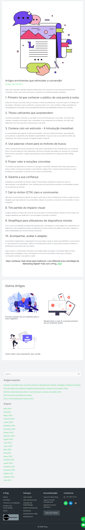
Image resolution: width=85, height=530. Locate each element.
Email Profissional (30, 508)
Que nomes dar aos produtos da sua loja (18, 395)
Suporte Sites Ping (51, 497)
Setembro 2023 (9, 436)
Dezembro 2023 (9, 426)
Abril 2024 (7, 412)
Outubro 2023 (8, 432)
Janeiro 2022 (8, 463)
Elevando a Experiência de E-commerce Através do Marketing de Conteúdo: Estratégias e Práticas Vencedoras (42, 385)
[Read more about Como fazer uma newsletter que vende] (23, 339)
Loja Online (27, 497)
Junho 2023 (8, 446)
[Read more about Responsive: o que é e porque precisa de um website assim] (62, 304)
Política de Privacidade (8, 507)
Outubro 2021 (8, 473)
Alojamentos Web (30, 514)
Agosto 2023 (8, 439)
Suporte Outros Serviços (50, 506)
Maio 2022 (7, 450)
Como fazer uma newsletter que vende (22, 354)
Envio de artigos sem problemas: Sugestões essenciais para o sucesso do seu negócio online (36, 388)
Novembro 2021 (9, 470)
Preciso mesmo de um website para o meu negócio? (22, 318)
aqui (60, 263)
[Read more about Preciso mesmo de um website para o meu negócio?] (23, 302)
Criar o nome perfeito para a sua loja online (18, 399)
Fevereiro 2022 (9, 460)
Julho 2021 (7, 480)
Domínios (27, 511)
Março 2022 (8, 456)
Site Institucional (30, 500)
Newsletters (28, 517)
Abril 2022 (7, 453)
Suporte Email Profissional (49, 501)
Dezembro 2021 (9, 467)
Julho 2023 (8, 443)
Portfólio (6, 500)
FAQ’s (5, 511)
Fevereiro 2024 (9, 419)
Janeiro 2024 (8, 422)
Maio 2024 (7, 409)
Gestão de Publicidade (28, 504)
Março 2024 (8, 415)
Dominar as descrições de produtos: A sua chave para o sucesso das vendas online (32, 392)
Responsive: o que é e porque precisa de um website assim (61, 322)
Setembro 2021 (9, 477)
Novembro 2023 (9, 429)
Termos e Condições (11, 503)
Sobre (5, 497)
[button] (80, 3)
